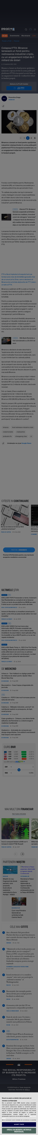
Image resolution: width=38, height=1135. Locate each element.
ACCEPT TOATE (19, 1124)
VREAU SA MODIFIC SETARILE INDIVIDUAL (19, 1130)
